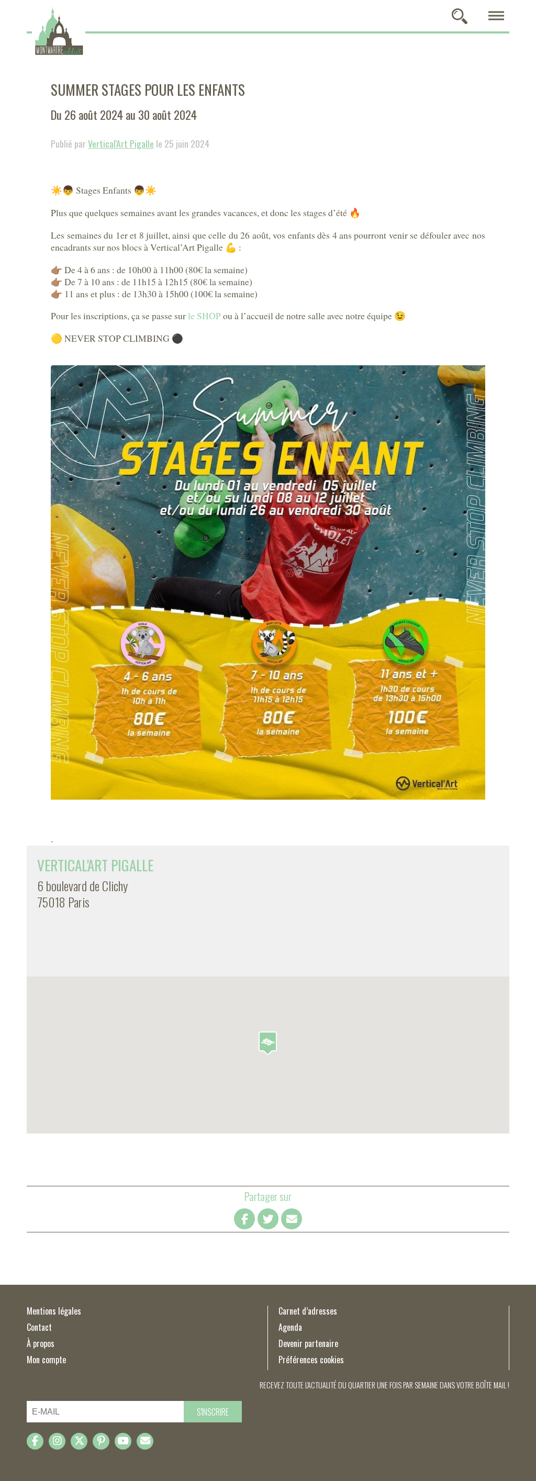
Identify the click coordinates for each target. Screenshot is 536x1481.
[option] (268, 582)
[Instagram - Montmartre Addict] (57, 1441)
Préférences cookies (311, 1359)
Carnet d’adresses (307, 1311)
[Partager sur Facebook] (244, 1218)
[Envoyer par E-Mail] (291, 1218)
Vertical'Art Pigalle (121, 143)
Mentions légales (54, 1311)
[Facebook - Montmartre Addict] (35, 1441)
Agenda (290, 1327)
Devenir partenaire (308, 1343)
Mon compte (46, 1359)
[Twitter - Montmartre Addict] (79, 1441)
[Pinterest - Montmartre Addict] (101, 1441)
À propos (40, 1343)
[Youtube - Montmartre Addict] (123, 1441)
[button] (267, 1043)
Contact (39, 1327)
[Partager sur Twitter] (268, 1218)
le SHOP (204, 315)
